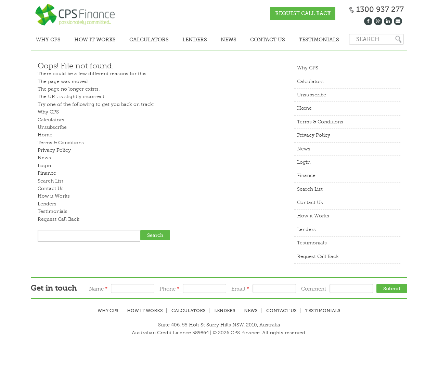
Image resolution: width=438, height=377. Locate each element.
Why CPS (47, 40)
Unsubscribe (52, 126)
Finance (47, 172)
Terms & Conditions (61, 142)
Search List (50, 180)
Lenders (184, 40)
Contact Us (251, 40)
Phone (169, 288)
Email (240, 288)
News (215, 40)
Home (45, 134)
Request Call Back (303, 13)
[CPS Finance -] (77, 15)
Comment (313, 288)
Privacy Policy (54, 149)
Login (44, 164)
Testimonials (300, 40)
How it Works (90, 40)
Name (98, 288)
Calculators (141, 40)
